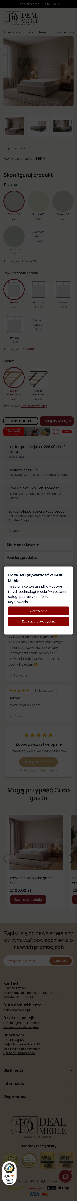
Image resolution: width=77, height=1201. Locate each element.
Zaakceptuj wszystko (38, 621)
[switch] (9, 1181)
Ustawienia (38, 610)
